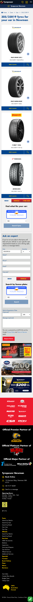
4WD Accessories (7, 541)
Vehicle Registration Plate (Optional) (10, 311)
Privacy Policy (11, 332)
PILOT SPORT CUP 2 (16, 57)
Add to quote (12, 64)
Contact (5, 559)
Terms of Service (22, 332)
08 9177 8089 (10, 486)
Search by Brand (7, 525)
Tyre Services (6, 549)
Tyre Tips (4, 529)
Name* (5, 255)
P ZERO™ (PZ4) (16, 145)
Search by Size (6, 523)
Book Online (6, 561)
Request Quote (8, 338)
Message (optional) (8, 318)
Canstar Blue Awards (8, 576)
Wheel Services (6, 552)
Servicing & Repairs (7, 547)
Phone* (5, 261)
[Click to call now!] (22, 2)
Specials (5, 556)
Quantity (24, 249)
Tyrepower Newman (17, 6)
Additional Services (7, 554)
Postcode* (6, 272)
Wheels (4, 532)
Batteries (4, 543)
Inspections (5, 545)
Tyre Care (5, 527)
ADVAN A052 (16, 189)
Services (5, 538)
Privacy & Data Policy (12, 597)
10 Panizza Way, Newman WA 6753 (16, 481)
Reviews (5, 568)
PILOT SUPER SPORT (16, 101)
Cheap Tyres (5, 580)
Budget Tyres (5, 578)
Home (5, 12)
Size (4, 249)
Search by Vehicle (7, 520)
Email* (5, 266)
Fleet (4, 563)
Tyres (4, 518)
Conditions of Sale (22, 597)
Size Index (5, 574)
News (4, 565)
